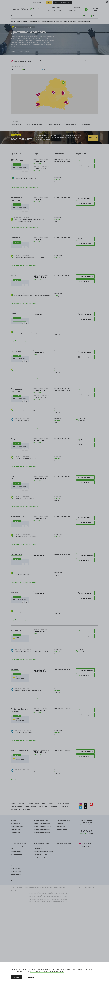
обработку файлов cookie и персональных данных (47, 971)
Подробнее (30, 977)
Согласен (16, 977)
